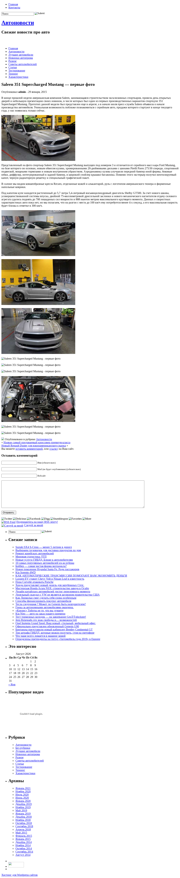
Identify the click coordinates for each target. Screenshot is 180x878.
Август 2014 (22, 854)
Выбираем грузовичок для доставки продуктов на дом (48, 550)
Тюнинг (13, 73)
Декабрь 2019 (23, 804)
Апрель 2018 (23, 829)
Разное (12, 61)
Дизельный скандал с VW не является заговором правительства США (57, 594)
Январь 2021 (23, 788)
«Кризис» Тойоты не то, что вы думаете (39, 610)
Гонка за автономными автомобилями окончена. (44, 607)
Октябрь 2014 (23, 848)
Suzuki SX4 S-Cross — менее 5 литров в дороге (43, 547)
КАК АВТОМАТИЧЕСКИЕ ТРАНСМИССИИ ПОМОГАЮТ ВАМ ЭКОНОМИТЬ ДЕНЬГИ (71, 575)
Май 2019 (21, 810)
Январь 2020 (23, 800)
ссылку (53, 448)
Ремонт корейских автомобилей (34, 553)
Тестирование (16, 70)
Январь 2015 (23, 838)
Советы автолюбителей (22, 64)
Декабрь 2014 (23, 842)
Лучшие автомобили (20, 54)
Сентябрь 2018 (24, 826)
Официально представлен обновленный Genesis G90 (47, 626)
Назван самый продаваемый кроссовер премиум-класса (37, 442)
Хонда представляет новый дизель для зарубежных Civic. (49, 585)
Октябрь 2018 (23, 823)
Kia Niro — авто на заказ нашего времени (40, 613)
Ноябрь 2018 (23, 819)
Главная (13, 4)
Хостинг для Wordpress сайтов (19, 874)
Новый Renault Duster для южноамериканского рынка (33, 445)
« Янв (11, 684)
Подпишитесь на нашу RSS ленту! (37, 521)
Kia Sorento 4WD (25, 572)
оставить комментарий (29, 448)
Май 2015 (21, 832)
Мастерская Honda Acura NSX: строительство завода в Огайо (52, 588)
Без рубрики (22, 747)
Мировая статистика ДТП (31, 556)
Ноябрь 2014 (23, 845)
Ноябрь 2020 (23, 791)
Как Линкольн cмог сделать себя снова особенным (45, 597)
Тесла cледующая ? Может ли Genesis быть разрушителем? (50, 604)
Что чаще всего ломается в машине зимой (40, 635)
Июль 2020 (22, 794)
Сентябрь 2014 (24, 851)
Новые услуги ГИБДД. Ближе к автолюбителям (44, 559)
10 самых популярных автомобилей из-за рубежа (44, 562)
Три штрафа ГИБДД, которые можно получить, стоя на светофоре (54, 632)
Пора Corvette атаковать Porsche (34, 581)
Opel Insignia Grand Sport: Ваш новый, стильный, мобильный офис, (55, 623)
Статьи (12, 67)
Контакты (14, 7)
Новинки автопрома (20, 57)
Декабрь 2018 (23, 816)
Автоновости (17, 22)
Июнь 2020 (22, 797)
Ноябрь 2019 (23, 807)
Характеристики (18, 76)
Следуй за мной (33, 525)
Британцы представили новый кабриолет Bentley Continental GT (54, 629)
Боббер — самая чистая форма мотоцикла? (41, 566)
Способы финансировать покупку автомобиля (43, 600)
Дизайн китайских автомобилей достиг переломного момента (52, 591)
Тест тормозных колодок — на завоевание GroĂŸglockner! (50, 616)
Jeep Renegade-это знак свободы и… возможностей (46, 620)
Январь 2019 (23, 813)
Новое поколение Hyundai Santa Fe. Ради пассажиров (47, 569)
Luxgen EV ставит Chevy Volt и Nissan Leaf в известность (49, 578)
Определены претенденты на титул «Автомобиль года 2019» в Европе (57, 639)
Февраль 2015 (23, 835)
